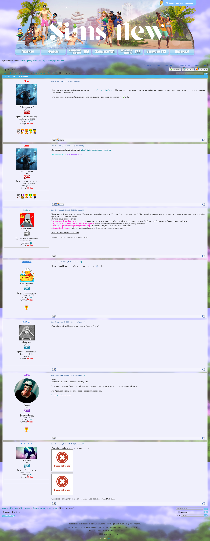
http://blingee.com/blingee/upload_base (96, 150)
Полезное (14, 73)
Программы (25, 73)
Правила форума (183, 65)
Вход (58, 61)
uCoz (109, 538)
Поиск (196, 65)
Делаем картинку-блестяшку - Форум (33, 61)
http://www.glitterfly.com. (104, 90)
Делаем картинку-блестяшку (45, 73)
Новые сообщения (153, 65)
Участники (168, 65)
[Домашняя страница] (60, 139)
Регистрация (51, 61)
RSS (62, 61)
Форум (5, 73)
